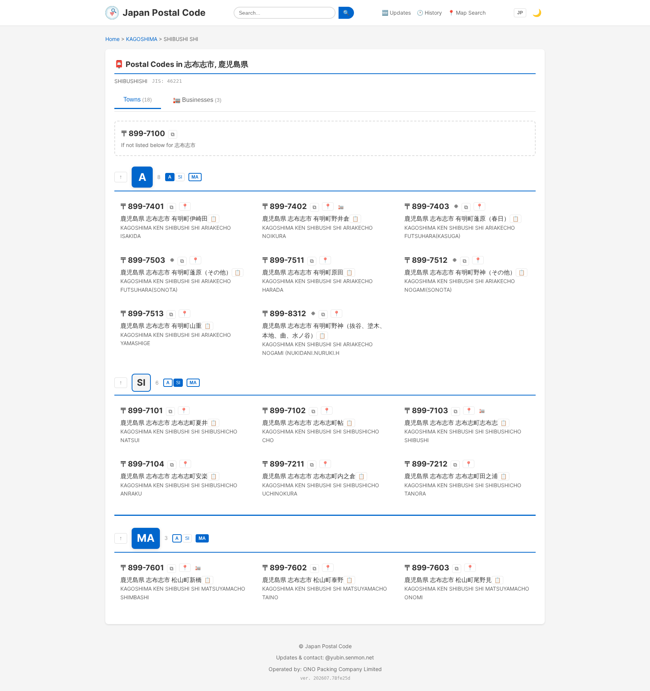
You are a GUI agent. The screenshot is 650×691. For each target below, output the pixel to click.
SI (180, 177)
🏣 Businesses (197, 100)
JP (520, 12)
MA (195, 177)
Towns (137, 99)
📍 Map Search (467, 12)
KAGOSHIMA (141, 39)
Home (112, 39)
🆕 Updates (396, 12)
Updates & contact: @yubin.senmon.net (325, 657)
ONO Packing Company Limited (342, 669)
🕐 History (429, 12)
